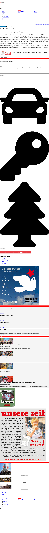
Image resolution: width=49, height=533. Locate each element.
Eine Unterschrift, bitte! (5, 384)
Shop (2, 18)
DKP (2, 19)
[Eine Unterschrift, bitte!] (6, 381)
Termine (3, 11)
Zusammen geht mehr (4, 262)
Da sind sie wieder (4, 263)
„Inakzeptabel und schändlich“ (24, 475)
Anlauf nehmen (2, 309)
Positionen (5, 28)
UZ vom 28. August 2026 (6, 17)
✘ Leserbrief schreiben (3, 58)
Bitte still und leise (4, 259)
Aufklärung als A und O (5, 346)
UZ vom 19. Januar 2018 (10, 28)
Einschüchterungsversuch (5, 371)
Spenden (4, 505)
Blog (2, 10)
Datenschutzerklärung (4, 491)
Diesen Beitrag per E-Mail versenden (45, 24)
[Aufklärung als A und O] (6, 343)
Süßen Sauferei (3, 258)
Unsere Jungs (24, 482)
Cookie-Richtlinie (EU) (4, 492)
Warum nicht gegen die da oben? (5, 260)
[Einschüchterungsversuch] (6, 368)
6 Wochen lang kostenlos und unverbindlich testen (21, 53)
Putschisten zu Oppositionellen (24, 489)
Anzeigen (3, 494)
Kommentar (14, 28)
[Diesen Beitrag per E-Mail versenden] (38, 24)
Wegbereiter (3, 261)
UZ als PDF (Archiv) (5, 16)
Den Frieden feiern (4, 358)
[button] (0, 496)
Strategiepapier (5, 13)
